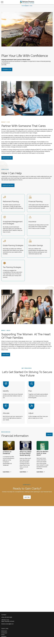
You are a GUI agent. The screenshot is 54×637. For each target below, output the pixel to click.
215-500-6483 (8, 617)
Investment (4, 633)
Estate (2, 634)
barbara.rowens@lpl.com (7, 624)
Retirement (4, 631)
